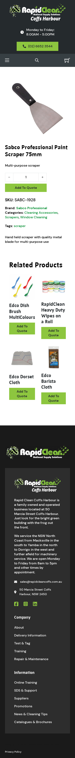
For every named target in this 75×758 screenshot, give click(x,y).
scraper (20, 226)
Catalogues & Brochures (33, 722)
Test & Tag (22, 643)
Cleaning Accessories (41, 212)
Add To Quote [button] (22, 328)
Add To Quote (26, 188)
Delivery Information (30, 635)
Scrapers (12, 217)
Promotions (23, 706)
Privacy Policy (13, 751)
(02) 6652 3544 (40, 46)
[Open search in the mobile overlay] (37, 60)
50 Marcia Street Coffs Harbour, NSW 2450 (35, 592)
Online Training (25, 682)
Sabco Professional (31, 208)
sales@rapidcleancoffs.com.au (41, 582)
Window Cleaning (33, 217)
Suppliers (21, 698)
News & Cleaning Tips (31, 714)
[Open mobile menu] (7, 60)
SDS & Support (25, 690)
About (19, 627)
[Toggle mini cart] (67, 60)
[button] (64, 81)
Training (20, 651)
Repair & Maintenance (31, 659)
